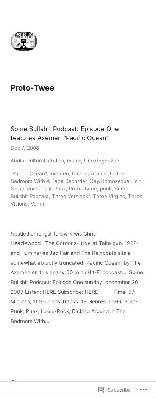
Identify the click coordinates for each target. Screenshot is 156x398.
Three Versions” (71, 196)
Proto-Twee (83, 189)
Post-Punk (53, 189)
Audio (17, 161)
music (74, 161)
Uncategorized (101, 161)
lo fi (138, 181)
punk (106, 189)
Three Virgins (109, 196)
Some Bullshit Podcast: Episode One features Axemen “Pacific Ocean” (65, 133)
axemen (59, 173)
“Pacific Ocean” (29, 173)
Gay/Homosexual (110, 181)
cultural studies (45, 161)
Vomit (37, 204)
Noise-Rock (24, 189)
